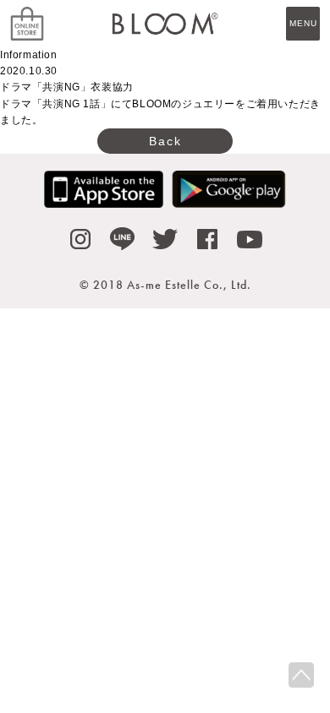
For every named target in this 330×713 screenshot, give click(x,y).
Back (165, 141)
